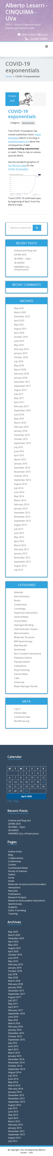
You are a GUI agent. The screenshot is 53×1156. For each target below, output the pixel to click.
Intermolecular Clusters (26, 629)
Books (17, 600)
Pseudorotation (22, 661)
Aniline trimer (15, 851)
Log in (17, 708)
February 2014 (21, 504)
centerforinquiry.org (18, 141)
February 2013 (21, 549)
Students (12, 907)
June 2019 (19, 341)
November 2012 (22, 557)
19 (43, 782)
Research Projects (17, 897)
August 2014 (20, 484)
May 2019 (19, 345)
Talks (17, 678)
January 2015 (20, 463)
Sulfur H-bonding (17, 910)
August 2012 (20, 565)
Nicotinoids (20, 649)
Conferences (20, 604)
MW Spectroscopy (23, 641)
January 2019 (20, 353)
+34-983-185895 (39, 38)
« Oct (9, 801)
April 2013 (19, 541)
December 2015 (22, 435)
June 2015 (19, 451)
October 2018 (21, 357)
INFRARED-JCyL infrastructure (22, 268)
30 (26, 791)
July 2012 (18, 569)
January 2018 (20, 377)
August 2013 (20, 525)
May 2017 (19, 398)
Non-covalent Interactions (27, 653)
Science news (21, 674)
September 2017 (22, 386)
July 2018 (18, 361)
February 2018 (21, 373)
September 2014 (22, 480)
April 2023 (19, 320)
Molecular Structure (24, 637)
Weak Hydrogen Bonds (26, 686)
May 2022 (19, 324)
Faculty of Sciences (17, 871)
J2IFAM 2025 (20, 254)
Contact (12, 864)
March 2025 (20, 312)
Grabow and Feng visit (25, 250)
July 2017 (18, 394)
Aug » (16, 801)
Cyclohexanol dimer (18, 867)
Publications (20, 666)
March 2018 (20, 369)
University (19, 682)
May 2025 (19, 308)
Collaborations (15, 858)
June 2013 (19, 533)
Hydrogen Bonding (23, 625)
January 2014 (20, 508)
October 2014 (21, 475)
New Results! (20, 645)
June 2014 (19, 492)
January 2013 (20, 553)
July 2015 (18, 447)
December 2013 (22, 512)
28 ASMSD (19, 262)
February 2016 (21, 426)
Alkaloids (18, 592)
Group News (20, 621)
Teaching (13, 913)
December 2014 (22, 467)
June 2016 (19, 414)
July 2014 (18, 488)
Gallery (11, 874)
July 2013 (18, 529)
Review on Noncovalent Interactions (26, 900)
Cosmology (19, 608)
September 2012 (22, 561)
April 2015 (19, 455)
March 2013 (20, 545)
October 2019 (21, 337)
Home (8, 76)
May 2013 (19, 537)
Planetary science (23, 657)
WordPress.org (21, 721)
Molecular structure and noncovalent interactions (27, 886)
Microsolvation (21, 633)
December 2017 (22, 381)
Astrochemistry (21, 596)
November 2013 (22, 516)
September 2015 (22, 443)
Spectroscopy (15, 903)
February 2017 (21, 406)
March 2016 (20, 422)
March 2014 (20, 500)
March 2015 (20, 459)
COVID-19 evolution (18, 169)
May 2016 (19, 418)
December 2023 (22, 316)
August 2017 (20, 390)
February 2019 (21, 349)
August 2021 (20, 328)
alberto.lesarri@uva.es (34, 34)
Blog (10, 854)
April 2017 (19, 402)
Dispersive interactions (26, 612)
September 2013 (22, 520)
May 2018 (19, 365)
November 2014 (22, 471)
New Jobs (13, 890)
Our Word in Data (17, 165)
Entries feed (20, 712)
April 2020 (19, 332)
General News (28, 123)
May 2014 (19, 496)
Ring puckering (21, 670)
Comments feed (22, 717)
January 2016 (20, 431)
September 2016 (22, 410)
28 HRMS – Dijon (22, 258)
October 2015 (21, 439)
